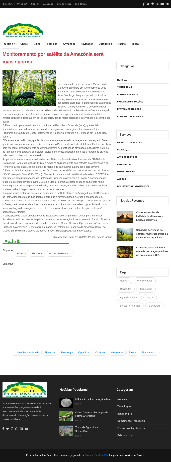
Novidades (86, 43)
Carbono (100, 352)
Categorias (105, 43)
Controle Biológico (128, 94)
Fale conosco (125, 435)
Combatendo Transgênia (131, 420)
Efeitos (132, 352)
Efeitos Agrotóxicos (130, 305)
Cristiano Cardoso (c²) (96, 455)
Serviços (52, 43)
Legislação (123, 149)
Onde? (24, 43)
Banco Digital (124, 413)
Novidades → (149, 352)
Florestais (50, 352)
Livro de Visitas (64, 4)
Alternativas (116, 352)
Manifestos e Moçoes (129, 142)
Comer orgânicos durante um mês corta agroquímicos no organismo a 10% (152, 251)
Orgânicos (84, 352)
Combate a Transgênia (130, 116)
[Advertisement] (57, 298)
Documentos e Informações (133, 186)
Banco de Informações (130, 101)
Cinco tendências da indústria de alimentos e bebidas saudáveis (149, 216)
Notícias (122, 80)
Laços (150, 297)
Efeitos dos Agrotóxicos (131, 428)
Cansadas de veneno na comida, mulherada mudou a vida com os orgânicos (152, 233)
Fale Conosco (81, 4)
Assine (122, 43)
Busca (135, 43)
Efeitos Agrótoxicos (129, 109)
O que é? (35, 4)
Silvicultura (37, 253)
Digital (37, 43)
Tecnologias (124, 87)
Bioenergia (154, 305)
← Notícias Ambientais (26, 352)
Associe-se (48, 4)
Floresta (21, 253)
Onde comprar (144, 280)
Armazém (69, 43)
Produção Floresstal (60, 253)
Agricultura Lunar (129, 297)
